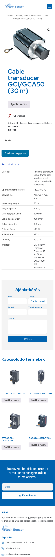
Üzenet (11, 318)
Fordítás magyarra (15, 153)
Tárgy (31, 296)
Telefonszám (35, 307)
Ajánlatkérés (19, 104)
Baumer (19, 15)
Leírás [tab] (8, 140)
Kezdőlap (10, 15)
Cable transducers (35, 123)
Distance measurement (32, 15)
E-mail (11, 307)
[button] (49, 6)
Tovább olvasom (11, 400)
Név (10, 296)
